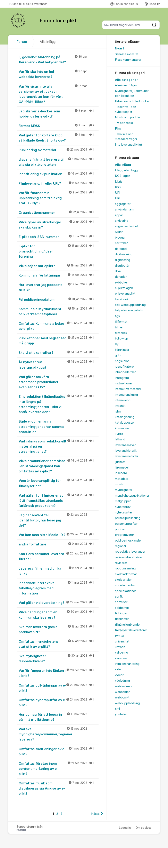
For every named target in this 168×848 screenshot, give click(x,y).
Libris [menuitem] (119, 181)
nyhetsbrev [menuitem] (123, 507)
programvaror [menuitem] (124, 535)
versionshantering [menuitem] (127, 664)
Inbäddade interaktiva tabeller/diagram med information (56, 588)
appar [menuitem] (119, 215)
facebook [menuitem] (122, 299)
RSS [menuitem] (118, 187)
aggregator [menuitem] (123, 204)
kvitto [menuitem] (119, 434)
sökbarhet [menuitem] (122, 608)
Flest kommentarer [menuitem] (128, 60)
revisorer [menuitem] (121, 563)
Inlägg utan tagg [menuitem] (126, 170)
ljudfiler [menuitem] (120, 462)
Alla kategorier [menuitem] (126, 80)
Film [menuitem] (118, 128)
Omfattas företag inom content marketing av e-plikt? (56, 768)
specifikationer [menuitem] (125, 591)
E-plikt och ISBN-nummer (56, 237)
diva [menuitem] (118, 271)
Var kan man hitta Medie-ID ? (56, 535)
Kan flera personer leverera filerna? (56, 556)
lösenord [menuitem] (121, 473)
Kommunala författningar (56, 275)
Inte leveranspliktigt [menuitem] (128, 144)
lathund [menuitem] (120, 439)
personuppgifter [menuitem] (126, 524)
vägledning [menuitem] (122, 680)
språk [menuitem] (119, 596)
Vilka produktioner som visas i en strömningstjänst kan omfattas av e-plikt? (56, 466)
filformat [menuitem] (121, 321)
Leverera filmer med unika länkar (56, 571)
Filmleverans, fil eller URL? (56, 183)
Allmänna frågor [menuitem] (126, 85)
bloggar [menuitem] (120, 237)
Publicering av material (56, 150)
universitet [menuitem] (122, 641)
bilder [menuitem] (119, 232)
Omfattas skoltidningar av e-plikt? (56, 751)
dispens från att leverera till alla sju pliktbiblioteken (56, 162)
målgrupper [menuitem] (123, 501)
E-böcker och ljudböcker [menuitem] (132, 101)
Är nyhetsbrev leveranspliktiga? (56, 364)
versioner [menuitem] (121, 658)
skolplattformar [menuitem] (126, 574)
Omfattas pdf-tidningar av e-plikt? (56, 688)
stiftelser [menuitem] (121, 602)
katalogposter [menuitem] (125, 422)
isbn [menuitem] (118, 411)
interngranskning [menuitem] (126, 395)
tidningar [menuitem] (121, 613)
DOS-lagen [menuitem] (122, 176)
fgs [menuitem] (117, 316)
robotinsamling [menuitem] (125, 568)
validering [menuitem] (121, 652)
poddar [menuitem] (120, 529)
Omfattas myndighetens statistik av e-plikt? (56, 644)
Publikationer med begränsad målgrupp (56, 340)
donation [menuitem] (121, 277)
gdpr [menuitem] (118, 355)
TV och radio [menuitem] (124, 123)
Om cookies (143, 827)
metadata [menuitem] (121, 479)
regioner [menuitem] (120, 546)
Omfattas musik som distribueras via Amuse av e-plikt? (56, 788)
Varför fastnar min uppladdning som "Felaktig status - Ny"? (56, 198)
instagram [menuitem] (122, 378)
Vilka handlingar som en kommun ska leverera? (56, 614)
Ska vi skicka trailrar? (56, 353)
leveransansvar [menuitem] (125, 445)
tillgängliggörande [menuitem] (127, 624)
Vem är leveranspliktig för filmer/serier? (56, 483)
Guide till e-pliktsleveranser (28, 4)
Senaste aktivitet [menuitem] (126, 54)
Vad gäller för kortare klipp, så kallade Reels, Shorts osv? (56, 137)
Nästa (95, 814)
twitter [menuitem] (119, 636)
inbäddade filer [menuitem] (125, 372)
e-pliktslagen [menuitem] (124, 288)
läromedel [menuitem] (121, 467)
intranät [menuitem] (120, 406)
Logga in (125, 827)
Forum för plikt (125, 4)
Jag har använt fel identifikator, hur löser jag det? (53, 520)
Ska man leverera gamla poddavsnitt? (56, 629)
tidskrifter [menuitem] (122, 619)
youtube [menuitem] (120, 714)
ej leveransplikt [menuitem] (125, 293)
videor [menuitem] (119, 675)
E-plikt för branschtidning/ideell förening (56, 251)
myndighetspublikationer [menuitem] (132, 495)
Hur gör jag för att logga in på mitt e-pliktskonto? (53, 717)
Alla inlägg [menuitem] (123, 165)
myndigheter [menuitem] (123, 490)
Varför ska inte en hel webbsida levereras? (53, 74)
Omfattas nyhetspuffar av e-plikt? (56, 702)
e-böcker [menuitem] (121, 282)
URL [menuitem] (118, 198)
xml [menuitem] (117, 709)
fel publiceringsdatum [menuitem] (130, 310)
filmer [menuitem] (119, 327)
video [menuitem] (119, 669)
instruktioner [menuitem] (123, 383)
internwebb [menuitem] (123, 400)
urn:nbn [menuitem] (120, 647)
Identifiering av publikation (56, 174)
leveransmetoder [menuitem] (126, 456)
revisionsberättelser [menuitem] (128, 557)
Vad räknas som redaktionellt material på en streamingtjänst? (56, 446)
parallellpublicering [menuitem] (127, 518)
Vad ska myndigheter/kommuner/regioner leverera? (53, 734)
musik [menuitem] (119, 484)
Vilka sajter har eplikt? (56, 266)
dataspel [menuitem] (121, 249)
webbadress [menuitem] (123, 686)
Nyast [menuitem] (119, 48)
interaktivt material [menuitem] (128, 389)
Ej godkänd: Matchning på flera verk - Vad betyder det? (53, 59)
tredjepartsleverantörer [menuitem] (131, 630)
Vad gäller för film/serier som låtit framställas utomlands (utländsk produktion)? (56, 500)
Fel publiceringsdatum (56, 299)
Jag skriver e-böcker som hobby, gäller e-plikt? (56, 113)
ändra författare (56, 544)
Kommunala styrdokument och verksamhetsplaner (56, 311)
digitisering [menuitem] (122, 260)
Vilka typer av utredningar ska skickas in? (56, 224)
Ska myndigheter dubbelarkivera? (56, 658)
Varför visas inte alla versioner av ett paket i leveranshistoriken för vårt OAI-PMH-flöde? (53, 94)
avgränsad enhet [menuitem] (126, 226)
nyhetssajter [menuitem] (123, 512)
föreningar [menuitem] (122, 350)
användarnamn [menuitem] (125, 209)
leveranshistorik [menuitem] (126, 451)
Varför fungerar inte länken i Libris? (56, 673)
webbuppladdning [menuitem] (127, 703)
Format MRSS (56, 126)
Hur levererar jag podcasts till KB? (56, 287)
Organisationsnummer (56, 212)
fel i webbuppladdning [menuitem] (130, 305)
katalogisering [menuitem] (124, 417)
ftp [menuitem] (117, 344)
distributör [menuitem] (122, 265)
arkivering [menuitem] (121, 221)
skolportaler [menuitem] (123, 580)
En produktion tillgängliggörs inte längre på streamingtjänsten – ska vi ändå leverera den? (56, 404)
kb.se (153, 4)
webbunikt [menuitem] (122, 697)
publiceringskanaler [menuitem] (128, 540)
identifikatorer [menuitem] (125, 366)
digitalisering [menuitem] (123, 254)
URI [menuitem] (117, 192)
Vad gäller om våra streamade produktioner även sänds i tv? (56, 382)
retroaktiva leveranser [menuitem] (130, 551)
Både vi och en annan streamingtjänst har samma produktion (56, 426)
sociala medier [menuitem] (125, 585)
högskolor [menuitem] (122, 361)
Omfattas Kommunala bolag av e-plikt (56, 326)
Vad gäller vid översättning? (56, 603)
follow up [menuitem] (121, 338)
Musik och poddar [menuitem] (127, 117)
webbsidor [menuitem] (122, 692)
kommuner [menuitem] (122, 428)
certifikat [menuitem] (121, 243)
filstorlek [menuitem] (121, 333)
